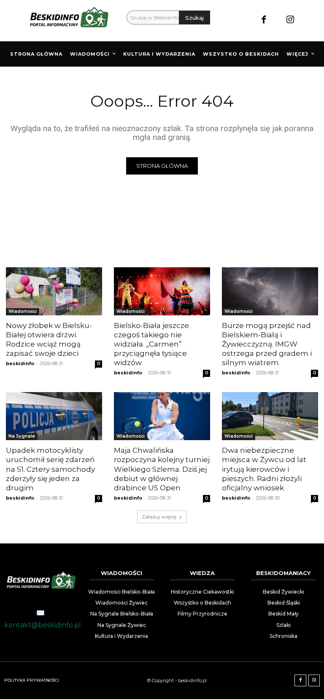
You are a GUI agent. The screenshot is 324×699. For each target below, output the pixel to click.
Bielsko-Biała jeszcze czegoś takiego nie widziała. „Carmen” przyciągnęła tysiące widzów (151, 344)
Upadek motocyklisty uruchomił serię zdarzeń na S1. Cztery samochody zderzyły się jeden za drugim (50, 469)
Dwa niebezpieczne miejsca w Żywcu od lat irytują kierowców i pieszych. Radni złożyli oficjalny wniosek (264, 469)
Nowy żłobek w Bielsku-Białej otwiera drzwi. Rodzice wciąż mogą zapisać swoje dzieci (49, 339)
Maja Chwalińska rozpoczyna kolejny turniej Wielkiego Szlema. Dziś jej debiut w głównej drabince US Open (162, 469)
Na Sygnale (21, 436)
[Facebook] (264, 20)
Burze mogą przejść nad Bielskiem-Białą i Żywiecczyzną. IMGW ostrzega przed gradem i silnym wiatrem (267, 344)
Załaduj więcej (159, 516)
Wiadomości (22, 311)
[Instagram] (290, 20)
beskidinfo (20, 363)
